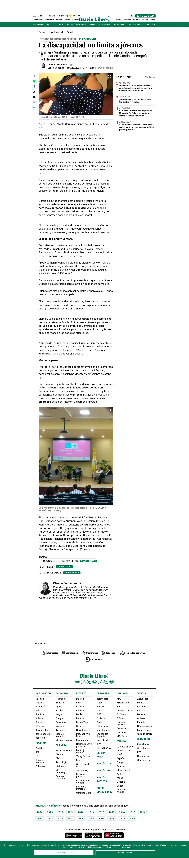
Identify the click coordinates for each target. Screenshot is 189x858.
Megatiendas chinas (41, 24)
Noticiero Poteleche (122, 723)
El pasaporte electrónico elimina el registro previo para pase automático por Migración (136, 127)
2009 (81, 818)
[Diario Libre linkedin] (94, 682)
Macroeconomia (64, 740)
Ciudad (39, 702)
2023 (50, 812)
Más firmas (123, 736)
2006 (111, 818)
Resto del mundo (122, 790)
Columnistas (123, 728)
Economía (76, 20)
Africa (120, 778)
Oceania (121, 782)
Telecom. (60, 730)
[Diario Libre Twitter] (89, 682)
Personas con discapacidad (59, 561)
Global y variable (60, 735)
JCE (37, 752)
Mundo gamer (144, 730)
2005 (122, 818)
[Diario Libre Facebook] (77, 682)
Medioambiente (64, 750)
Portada (43, 32)
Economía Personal (81, 787)
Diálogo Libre (42, 730)
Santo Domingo (56, 67)
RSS (139, 752)
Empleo (59, 710)
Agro (58, 706)
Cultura (80, 706)
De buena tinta (124, 710)
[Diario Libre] (94, 18)
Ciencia (59, 754)
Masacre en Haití (136, 24)
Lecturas (121, 732)
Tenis (99, 722)
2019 (91, 812)
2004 (132, 818)
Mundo (67, 20)
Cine (78, 702)
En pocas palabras (80, 775)
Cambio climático (60, 777)
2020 (81, 812)
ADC (119, 699)
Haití (119, 754)
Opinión (136, 20)
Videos (153, 20)
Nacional (39, 699)
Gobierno (40, 766)
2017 (111, 812)
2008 (91, 818)
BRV (99, 744)
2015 (132, 812)
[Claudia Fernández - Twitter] (71, 64)
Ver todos (150, 77)
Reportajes (41, 738)
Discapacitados (50, 572)
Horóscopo (143, 756)
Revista (118, 20)
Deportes (127, 20)
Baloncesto (102, 699)
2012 (50, 818)
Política (59, 20)
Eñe (78, 760)
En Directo (122, 714)
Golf (99, 714)
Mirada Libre (123, 702)
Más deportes (104, 730)
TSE (37, 756)
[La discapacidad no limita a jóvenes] (34, 81)
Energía (59, 718)
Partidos (39, 748)
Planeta (145, 20)
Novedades (82, 730)
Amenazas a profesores (99, 24)
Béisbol (100, 706)
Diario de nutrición (80, 751)
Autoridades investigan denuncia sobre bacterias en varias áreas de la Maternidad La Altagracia (135, 88)
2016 (122, 812)
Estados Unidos (125, 746)
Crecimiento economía (63, 24)
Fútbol (100, 702)
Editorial (121, 706)
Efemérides (143, 744)
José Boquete (42, 734)
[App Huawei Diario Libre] (114, 835)
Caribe (120, 786)
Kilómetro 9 (81, 24)
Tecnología (61, 762)
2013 (39, 818)
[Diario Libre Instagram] (83, 682)
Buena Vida (82, 722)
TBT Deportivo (104, 748)
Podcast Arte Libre (83, 735)
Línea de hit (102, 740)
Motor (100, 710)
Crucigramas (144, 760)
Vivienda (60, 726)
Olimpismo (102, 726)
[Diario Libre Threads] (105, 682)
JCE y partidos (119, 24)
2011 (60, 818)
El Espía (121, 718)
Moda (79, 714)
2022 (60, 812)
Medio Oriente (124, 770)
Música (80, 699)
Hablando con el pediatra (84, 745)
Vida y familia (83, 756)
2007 (101, 818)
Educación (40, 706)
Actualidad (49, 20)
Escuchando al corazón (83, 781)
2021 (70, 812)
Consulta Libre (83, 793)
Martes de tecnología (61, 771)
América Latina (124, 750)
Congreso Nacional (40, 761)
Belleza (80, 718)
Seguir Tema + (87, 39)
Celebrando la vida (83, 765)
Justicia (39, 714)
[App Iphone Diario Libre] (93, 835)
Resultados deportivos (102, 735)
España (120, 758)
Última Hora (38, 20)
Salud (38, 710)
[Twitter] (80, 583)
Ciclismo (101, 718)
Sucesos (40, 722)
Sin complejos (83, 770)
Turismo (60, 702)
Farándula (81, 710)
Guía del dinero (144, 734)
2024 (39, 812)
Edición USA (124, 97)
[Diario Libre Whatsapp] (111, 682)
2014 (142, 812)
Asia (119, 774)
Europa (120, 762)
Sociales (80, 726)
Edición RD (103, 770)
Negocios (61, 714)
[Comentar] (34, 97)
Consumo (61, 722)
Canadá (121, 766)
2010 (70, 818)
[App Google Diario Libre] (73, 835)
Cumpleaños (143, 748)
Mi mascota (82, 740)
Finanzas (60, 699)
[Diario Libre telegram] (100, 682)
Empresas (46, 566)
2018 (101, 812)
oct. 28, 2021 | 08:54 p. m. (81, 67)
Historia (60, 766)
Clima (59, 758)
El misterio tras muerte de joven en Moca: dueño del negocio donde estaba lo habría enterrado (135, 113)
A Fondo (39, 726)
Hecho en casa (144, 726)
